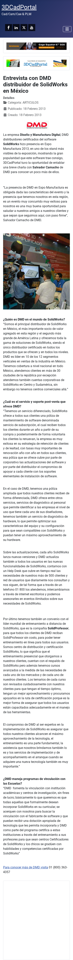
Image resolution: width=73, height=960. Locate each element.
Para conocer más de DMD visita (25, 867)
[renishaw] (36, 46)
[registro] (36, 63)
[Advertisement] (36, 920)
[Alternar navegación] (67, 29)
